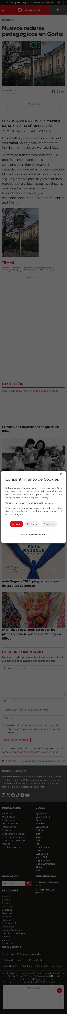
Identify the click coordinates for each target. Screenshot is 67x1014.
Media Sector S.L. (39, 534)
